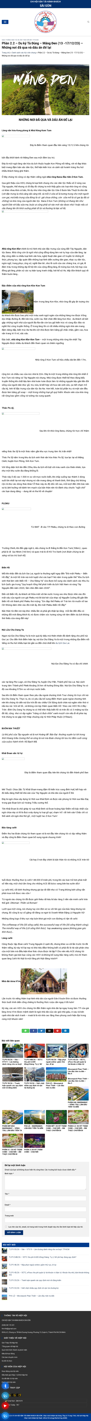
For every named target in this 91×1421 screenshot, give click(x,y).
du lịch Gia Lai (62, 643)
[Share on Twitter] (41, 1031)
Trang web (9, 1216)
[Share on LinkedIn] (65, 1031)
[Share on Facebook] (33, 1031)
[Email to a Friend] (49, 1031)
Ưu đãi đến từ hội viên (10, 1378)
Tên (7, 1194)
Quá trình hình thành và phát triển (14, 1350)
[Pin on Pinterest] (57, 1031)
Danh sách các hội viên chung (24, 53)
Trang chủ (6, 53)
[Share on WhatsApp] (25, 1031)
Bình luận (9, 1174)
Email (7, 1205)
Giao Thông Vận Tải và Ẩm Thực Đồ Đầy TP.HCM (20, 40)
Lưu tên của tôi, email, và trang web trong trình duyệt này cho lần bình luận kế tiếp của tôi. (45, 1227)
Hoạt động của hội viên (10, 1371)
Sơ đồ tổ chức (7, 1361)
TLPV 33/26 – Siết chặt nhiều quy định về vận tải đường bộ (34, 1288)
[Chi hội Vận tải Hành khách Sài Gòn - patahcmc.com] (45, 22)
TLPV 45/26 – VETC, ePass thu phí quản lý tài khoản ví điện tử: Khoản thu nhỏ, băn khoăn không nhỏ (49, 1273)
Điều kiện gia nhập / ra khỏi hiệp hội (14, 1375)
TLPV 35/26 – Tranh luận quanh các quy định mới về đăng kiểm (35, 1280)
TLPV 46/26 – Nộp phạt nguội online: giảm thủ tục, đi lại (32, 1265)
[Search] (88, 22)
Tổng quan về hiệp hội (10, 1346)
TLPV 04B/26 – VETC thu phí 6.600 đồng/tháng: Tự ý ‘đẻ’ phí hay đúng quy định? (42, 1257)
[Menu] (5, 22)
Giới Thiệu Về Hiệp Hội (10, 1343)
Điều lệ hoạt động (8, 1354)
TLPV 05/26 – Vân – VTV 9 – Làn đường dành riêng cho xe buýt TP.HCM (39, 1249)
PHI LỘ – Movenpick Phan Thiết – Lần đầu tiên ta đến (31, 1296)
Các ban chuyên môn (9, 1357)
